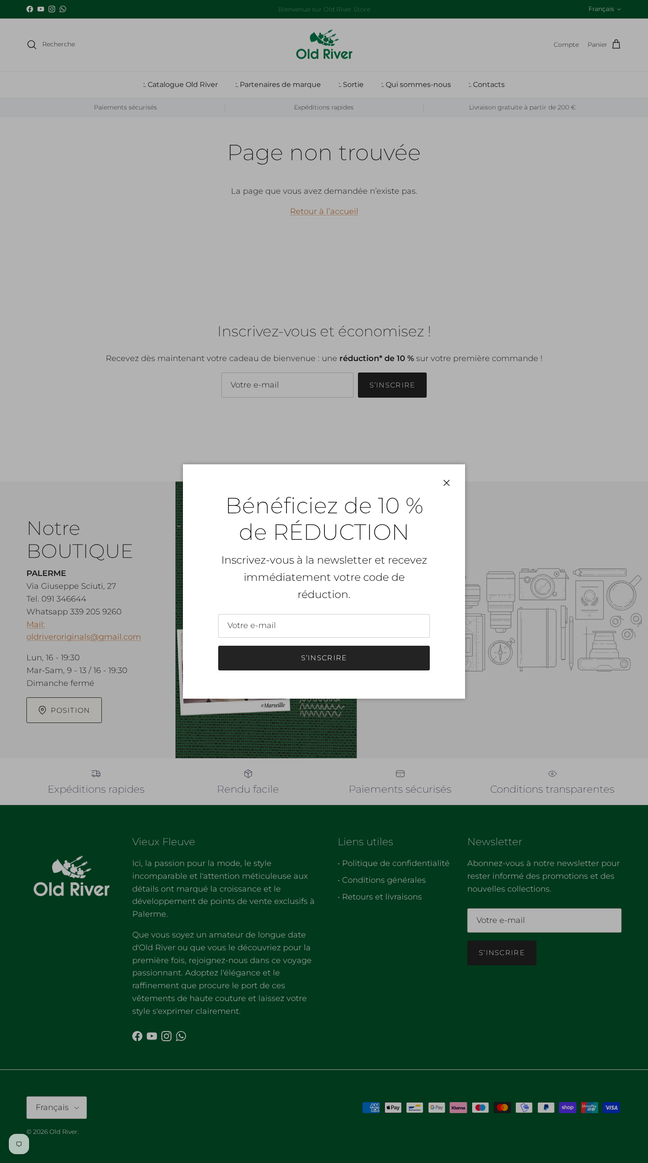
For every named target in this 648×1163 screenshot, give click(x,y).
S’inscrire (324, 658)
